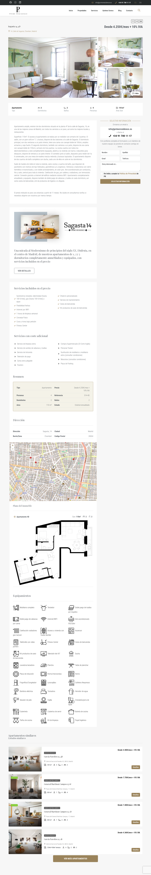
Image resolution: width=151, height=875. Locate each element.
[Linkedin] (20, 2)
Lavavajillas (52, 682)
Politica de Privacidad (128, 173)
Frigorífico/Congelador (28, 682)
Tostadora (51, 691)
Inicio (71, 11)
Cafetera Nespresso (82, 682)
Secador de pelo (26, 700)
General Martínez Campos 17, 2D (58, 811)
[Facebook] (10, 2)
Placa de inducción (27, 674)
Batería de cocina (81, 711)
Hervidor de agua (81, 691)
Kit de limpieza (53, 720)
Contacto (129, 11)
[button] (133, 21)
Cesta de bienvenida (82, 642)
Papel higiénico (80, 720)
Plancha (51, 665)
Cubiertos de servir (54, 711)
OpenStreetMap (83, 500)
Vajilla (50, 700)
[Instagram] (15, 2)
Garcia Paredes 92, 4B (53, 756)
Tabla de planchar (81, 665)
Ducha (77, 654)
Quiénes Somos (108, 11)
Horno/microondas (55, 674)
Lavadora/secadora (27, 665)
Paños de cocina (26, 720)
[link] (25, 759)
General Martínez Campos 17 (52, 780)
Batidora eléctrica (26, 691)
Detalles (136, 767)
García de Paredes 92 (49, 753)
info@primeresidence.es (120, 129)
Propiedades (82, 11)
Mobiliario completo (27, 607)
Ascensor (78, 630)
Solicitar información (120, 181)
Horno (77, 674)
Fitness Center (53, 642)
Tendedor (51, 607)
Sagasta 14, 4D (14, 26)
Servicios (94, 11)
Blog (119, 11)
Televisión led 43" (54, 654)
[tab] (53, 550)
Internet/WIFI (52, 619)
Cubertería (23, 711)
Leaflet (73, 500)
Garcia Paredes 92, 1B (53, 839)
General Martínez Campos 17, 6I (57, 784)
